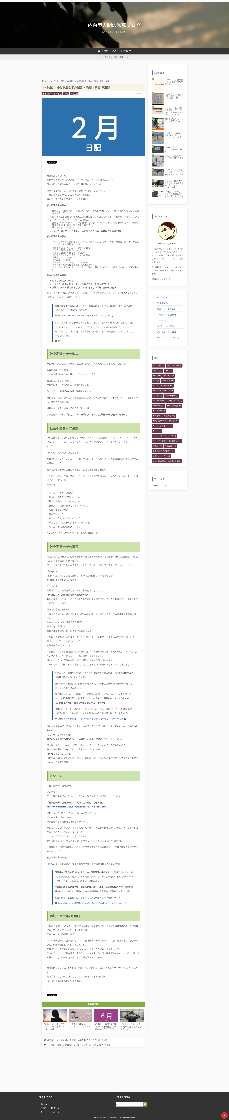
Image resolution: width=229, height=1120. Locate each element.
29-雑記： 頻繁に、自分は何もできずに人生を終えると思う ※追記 (78, 1044)
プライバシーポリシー (51, 1112)
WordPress (158, 406)
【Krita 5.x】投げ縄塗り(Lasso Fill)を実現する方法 (174, 82)
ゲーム (160, 320)
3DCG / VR (162, 297)
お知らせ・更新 (164, 309)
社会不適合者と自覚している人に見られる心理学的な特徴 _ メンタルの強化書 (90, 719)
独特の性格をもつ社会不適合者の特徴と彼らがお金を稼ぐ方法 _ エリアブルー (90, 903)
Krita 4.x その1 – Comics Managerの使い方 (174, 149)
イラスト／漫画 (164, 315)
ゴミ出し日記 (58, 81)
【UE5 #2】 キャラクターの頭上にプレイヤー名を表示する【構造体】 (174, 173)
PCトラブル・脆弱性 (163, 386)
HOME (105, 51)
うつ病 (66, 94)
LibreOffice (168, 381)
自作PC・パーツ (161, 456)
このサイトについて (121, 51)
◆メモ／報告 (174, 406)
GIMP (168, 370)
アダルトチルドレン (162, 426)
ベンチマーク (160, 441)
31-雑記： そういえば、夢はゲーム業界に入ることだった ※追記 (77, 1040)
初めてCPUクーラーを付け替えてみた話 (174, 120)
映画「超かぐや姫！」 (163, 451)
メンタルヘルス (164, 332)
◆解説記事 (159, 421)
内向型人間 (175, 441)
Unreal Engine (171, 396)
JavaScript (168, 376)
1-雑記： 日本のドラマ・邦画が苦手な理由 (174, 157)
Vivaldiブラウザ (174, 401)
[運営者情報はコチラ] (161, 279)
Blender (157, 370)
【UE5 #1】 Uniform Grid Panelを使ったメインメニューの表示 (173, 135)
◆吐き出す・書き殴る (52, 94)
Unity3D (157, 396)
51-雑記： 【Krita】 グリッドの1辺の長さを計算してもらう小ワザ (174, 194)
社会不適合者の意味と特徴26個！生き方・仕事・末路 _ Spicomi (84, 315)
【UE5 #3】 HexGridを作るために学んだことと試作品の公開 (174, 96)
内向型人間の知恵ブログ (114, 25)
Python (157, 391)
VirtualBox (158, 401)
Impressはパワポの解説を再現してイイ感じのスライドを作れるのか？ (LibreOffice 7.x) (174, 111)
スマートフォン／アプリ (164, 436)
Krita (156, 381)
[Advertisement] (90, 70)
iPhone (157, 376)
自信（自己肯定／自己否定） (166, 461)
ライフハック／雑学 (166, 337)
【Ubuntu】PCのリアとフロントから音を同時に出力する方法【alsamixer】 (174, 184)
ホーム (47, 81)
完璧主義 (74, 94)
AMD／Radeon (174, 365)
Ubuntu (168, 391)
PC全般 (160, 303)
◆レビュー (159, 411)
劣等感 (157, 446)
